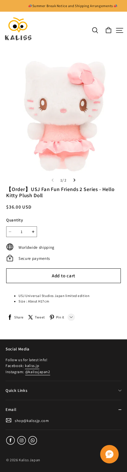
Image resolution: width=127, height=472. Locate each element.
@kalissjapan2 (37, 371)
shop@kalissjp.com (32, 420)
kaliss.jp (32, 365)
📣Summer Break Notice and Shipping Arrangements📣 (72, 6)
